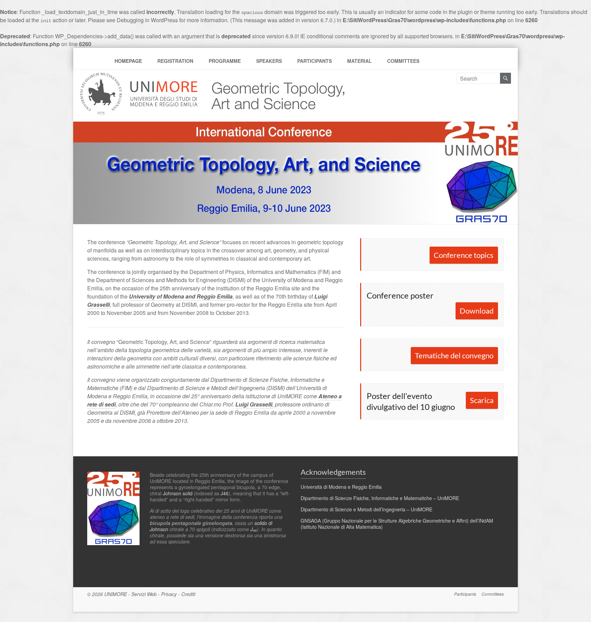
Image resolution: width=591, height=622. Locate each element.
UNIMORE (115, 594)
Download (477, 310)
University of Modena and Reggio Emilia (181, 296)
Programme (225, 60)
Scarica (482, 400)
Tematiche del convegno (454, 355)
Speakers (269, 60)
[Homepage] (272, 77)
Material (359, 60)
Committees (403, 60)
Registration (175, 60)
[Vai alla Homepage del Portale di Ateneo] (139, 77)
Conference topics (464, 255)
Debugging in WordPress (147, 20)
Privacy (169, 594)
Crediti (188, 594)
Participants (314, 60)
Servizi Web (144, 594)
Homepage (128, 60)
